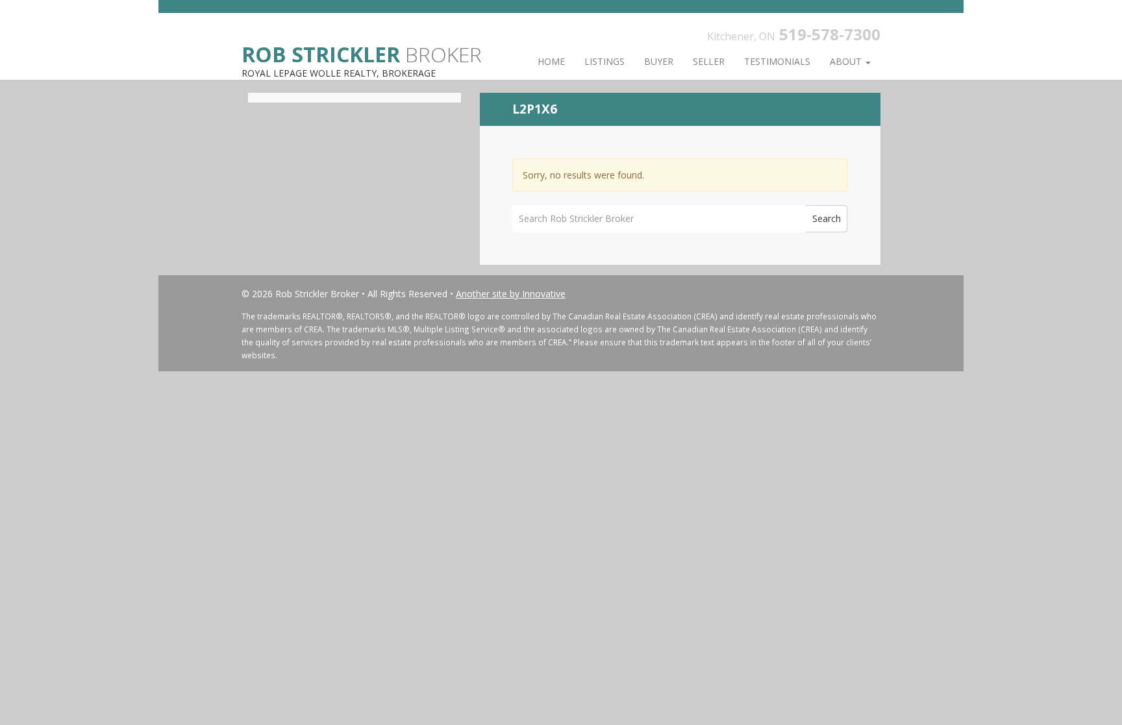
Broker (362, 53)
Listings (604, 61)
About (847, 61)
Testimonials (777, 61)
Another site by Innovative (511, 294)
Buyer (658, 61)
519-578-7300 (829, 34)
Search (826, 218)
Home (551, 61)
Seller (709, 61)
